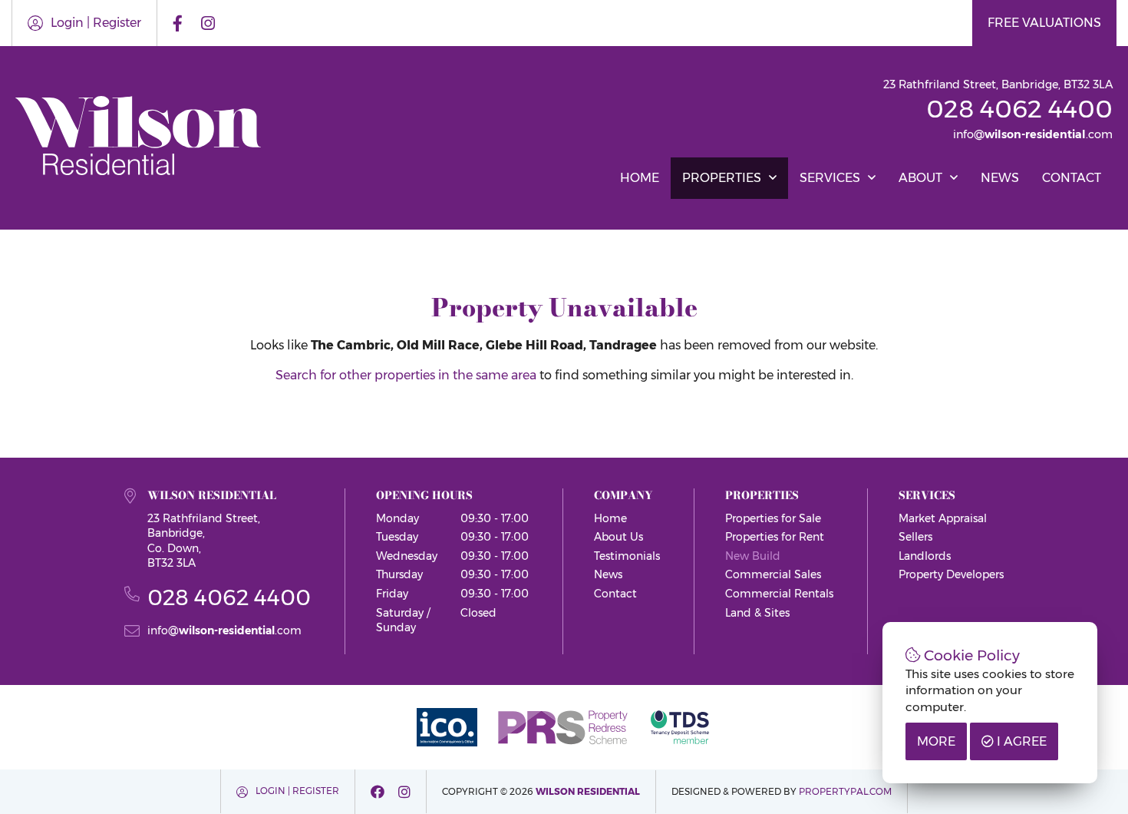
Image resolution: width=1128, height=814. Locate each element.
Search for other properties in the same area (405, 375)
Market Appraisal (943, 518)
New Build (752, 556)
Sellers (915, 537)
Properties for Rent (774, 537)
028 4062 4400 (1019, 109)
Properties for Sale (773, 518)
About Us (618, 537)
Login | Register (96, 22)
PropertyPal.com (845, 791)
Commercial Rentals (779, 594)
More (936, 741)
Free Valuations (1044, 22)
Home (639, 177)
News (1000, 177)
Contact (1071, 177)
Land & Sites (757, 613)
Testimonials (627, 556)
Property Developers (951, 574)
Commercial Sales (773, 574)
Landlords (925, 556)
